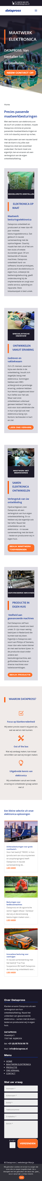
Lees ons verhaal (21, 427)
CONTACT (10, 1073)
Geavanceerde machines (21, 593)
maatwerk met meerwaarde (21, 472)
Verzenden (27, 1143)
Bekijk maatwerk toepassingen (20, 548)
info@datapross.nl (18, 1048)
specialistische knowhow (21, 335)
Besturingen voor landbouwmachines (14, 903)
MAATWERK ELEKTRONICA (18, 1064)
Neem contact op (20, 72)
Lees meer (11, 868)
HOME (9, 1061)
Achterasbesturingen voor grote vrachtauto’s (20, 848)
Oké (21, 1177)
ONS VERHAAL (12, 1070)
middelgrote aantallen (21, 194)
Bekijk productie (20, 675)
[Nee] (39, 1172)
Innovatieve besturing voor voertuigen (17, 955)
